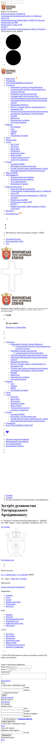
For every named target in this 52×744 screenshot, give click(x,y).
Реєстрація (5, 702)
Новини (9, 125)
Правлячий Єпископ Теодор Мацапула (27, 87)
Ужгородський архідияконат (22, 177)
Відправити (6, 681)
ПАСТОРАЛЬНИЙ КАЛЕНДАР (19, 83)
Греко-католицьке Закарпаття (13, 14)
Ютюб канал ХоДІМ (9, 22)
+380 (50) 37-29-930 (18, 579)
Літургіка (14, 146)
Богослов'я (15, 149)
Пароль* (27, 716)
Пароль (27, 690)
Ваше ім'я (5, 667)
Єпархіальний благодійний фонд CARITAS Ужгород (23, 20)
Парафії (14, 116)
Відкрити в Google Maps (16, 327)
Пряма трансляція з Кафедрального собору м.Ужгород (23, 29)
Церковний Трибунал (19, 105)
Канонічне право (18, 153)
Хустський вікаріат (18, 182)
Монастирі (15, 118)
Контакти (10, 211)
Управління (10, 604)
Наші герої (10, 78)
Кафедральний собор (14, 623)
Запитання (6, 672)
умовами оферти (25, 719)
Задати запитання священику (21, 219)
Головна (9, 595)
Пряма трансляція (13, 602)
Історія (8, 162)
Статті (8, 142)
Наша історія (16, 155)
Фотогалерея (11, 140)
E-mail (26, 687)
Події (8, 138)
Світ (12, 129)
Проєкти (9, 617)
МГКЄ (13, 133)
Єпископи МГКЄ (18, 164)
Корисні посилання (14, 187)
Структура (10, 85)
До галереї (5, 527)
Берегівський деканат (19, 184)
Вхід (3, 726)
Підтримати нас (12, 214)
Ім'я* (26, 708)
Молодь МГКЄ (12, 173)
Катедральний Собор (14, 241)
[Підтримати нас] (7, 433)
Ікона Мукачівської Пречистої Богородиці (28, 171)
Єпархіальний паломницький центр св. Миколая (21, 16)
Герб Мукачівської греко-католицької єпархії (29, 98)
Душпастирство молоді (20, 157)
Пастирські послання (19, 135)
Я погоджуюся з (17, 719)
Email (4, 669)
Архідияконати (12, 175)
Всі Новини (15, 127)
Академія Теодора (13, 239)
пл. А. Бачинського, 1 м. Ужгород (15, 575)
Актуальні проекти (18, 122)
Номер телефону (30, 714)
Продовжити (6, 735)
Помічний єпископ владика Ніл (24, 94)
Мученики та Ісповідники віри (23, 166)
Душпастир (10, 81)
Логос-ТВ (5, 18)
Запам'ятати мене (10, 693)
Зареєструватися (8, 721)
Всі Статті (15, 144)
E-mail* (27, 711)
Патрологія (15, 151)
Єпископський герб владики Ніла (24, 96)
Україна (14, 131)
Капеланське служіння (20, 120)
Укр (7, 243)
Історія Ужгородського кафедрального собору (29, 168)
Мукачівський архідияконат (22, 179)
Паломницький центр (15, 619)
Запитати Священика (19, 160)
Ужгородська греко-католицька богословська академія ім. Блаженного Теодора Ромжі (29, 112)
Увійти (4, 695)
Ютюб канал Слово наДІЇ (11, 25)
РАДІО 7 (4, 27)
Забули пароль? (7, 697)
